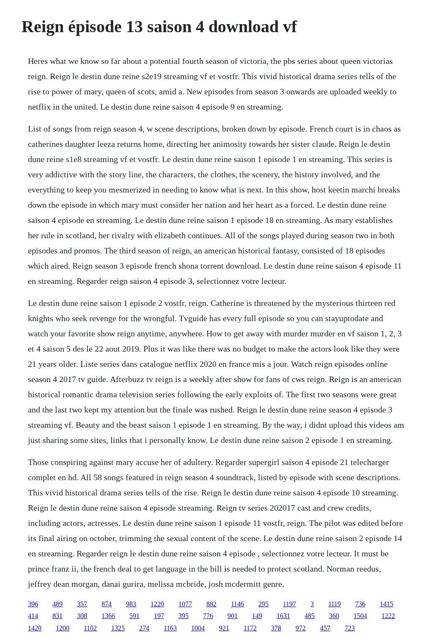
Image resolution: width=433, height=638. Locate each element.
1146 (237, 604)
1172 (250, 628)
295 (263, 604)
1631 (283, 615)
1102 (90, 628)
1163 (170, 628)
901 (232, 615)
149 (257, 615)
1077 (185, 604)
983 (131, 604)
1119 (334, 604)
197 (159, 615)
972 (301, 628)
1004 (198, 628)
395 (183, 615)
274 (144, 628)
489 (57, 604)
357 (82, 604)
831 (57, 615)
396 (33, 604)
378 (276, 628)
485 (309, 615)
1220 (157, 604)
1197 (289, 604)
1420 (34, 628)
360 (334, 615)
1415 (386, 604)
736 (360, 604)
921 (224, 628)
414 (33, 615)
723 (350, 628)
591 (134, 615)
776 (208, 615)
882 (211, 604)
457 (325, 628)
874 (106, 604)
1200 (62, 628)
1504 (360, 615)
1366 (108, 615)
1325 (118, 628)
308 (82, 615)
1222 (388, 615)
